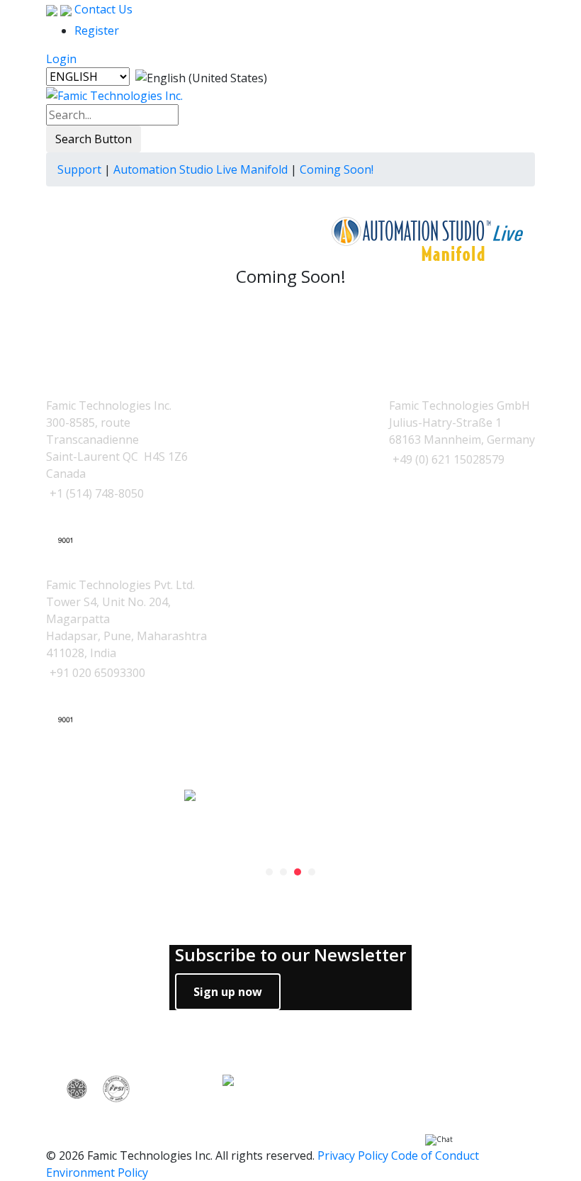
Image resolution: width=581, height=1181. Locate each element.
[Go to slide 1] (269, 871)
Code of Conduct (435, 1155)
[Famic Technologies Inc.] (114, 95)
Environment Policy (97, 1172)
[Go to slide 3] (297, 871)
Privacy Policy (352, 1155)
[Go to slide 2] (283, 871)
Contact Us (102, 9)
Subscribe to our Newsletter (290, 955)
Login (61, 59)
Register (96, 30)
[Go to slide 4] (311, 871)
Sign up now (227, 992)
